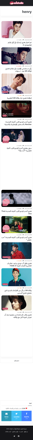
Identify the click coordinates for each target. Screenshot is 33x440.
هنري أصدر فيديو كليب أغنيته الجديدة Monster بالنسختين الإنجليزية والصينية (18, 123)
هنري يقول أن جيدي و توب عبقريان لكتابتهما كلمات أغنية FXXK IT (19, 264)
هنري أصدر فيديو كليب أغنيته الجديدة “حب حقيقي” (16, 238)
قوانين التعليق (15, 431)
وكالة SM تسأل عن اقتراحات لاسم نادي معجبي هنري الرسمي (18, 291)
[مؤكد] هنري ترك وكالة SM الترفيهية (19, 98)
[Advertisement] (16, 169)
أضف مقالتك (8, 431)
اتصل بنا (21, 431)
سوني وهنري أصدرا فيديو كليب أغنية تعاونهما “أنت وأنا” (19, 149)
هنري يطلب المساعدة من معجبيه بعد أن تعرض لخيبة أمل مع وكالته (18, 316)
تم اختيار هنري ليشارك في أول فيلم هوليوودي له (20, 43)
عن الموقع (26, 431)
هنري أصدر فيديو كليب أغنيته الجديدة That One (16, 212)
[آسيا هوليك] (17, 3)
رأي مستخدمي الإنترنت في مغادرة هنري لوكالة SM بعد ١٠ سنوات (18, 69)
